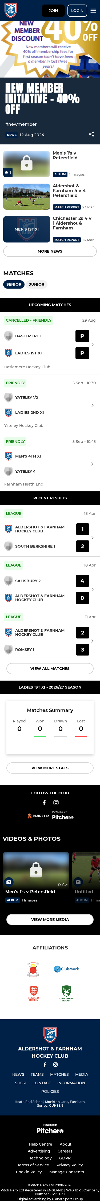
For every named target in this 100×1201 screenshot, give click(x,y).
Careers (65, 1151)
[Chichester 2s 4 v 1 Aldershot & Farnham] (26, 229)
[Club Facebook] (44, 803)
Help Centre (40, 1144)
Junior (36, 284)
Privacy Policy (70, 1165)
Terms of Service (33, 1165)
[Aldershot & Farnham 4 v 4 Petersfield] (26, 197)
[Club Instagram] (56, 803)
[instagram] (55, 1065)
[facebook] (44, 1065)
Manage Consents (66, 1172)
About (65, 1144)
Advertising (39, 1151)
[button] (91, 135)
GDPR (65, 1158)
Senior (13, 284)
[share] (91, 134)
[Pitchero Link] (63, 818)
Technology (40, 1158)
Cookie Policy (29, 1172)
